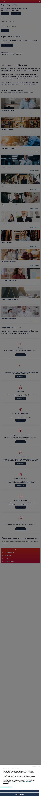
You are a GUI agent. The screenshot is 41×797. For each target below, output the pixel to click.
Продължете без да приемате (36, 766)
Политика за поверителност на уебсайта (17, 782)
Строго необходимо (19, 794)
